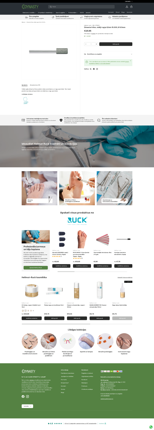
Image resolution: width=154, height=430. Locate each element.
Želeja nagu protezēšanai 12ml (53, 305)
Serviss (63, 389)
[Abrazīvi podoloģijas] (105, 341)
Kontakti (111, 12)
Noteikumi (84, 379)
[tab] (25, 85)
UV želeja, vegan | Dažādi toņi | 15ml (31, 306)
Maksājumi (84, 383)
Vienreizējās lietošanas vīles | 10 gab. (102, 253)
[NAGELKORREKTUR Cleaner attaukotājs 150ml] (100, 291)
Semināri (129, 12)
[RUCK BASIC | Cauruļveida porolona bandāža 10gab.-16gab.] (82, 239)
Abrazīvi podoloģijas (105, 352)
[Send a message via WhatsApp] (151, 427)
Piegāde (93, 33)
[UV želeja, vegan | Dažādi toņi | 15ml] (32, 291)
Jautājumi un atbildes (67, 376)
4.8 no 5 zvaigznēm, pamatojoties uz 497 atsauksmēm (80, 423)
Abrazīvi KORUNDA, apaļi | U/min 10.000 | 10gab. (60, 253)
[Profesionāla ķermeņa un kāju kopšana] (36, 236)
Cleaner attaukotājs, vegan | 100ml (76, 306)
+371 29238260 (105, 395)
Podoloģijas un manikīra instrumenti (29, 353)
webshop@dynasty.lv (107, 399)
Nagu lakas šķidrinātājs (119, 305)
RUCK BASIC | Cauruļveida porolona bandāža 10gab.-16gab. (81, 254)
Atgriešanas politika (87, 376)
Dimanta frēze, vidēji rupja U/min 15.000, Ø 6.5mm (36, 22)
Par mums (64, 379)
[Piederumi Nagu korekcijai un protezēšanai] (68, 341)
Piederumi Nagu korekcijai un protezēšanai (67, 354)
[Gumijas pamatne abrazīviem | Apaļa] (123, 239)
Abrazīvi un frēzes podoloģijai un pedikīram (48, 354)
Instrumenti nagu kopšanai (124, 353)
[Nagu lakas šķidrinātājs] (122, 291)
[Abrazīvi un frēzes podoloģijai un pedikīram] (49, 341)
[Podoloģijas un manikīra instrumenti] (30, 341)
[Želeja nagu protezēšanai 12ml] (54, 291)
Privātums (84, 386)
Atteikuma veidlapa (87, 389)
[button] (131, 6)
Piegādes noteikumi (87, 373)
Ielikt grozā (116, 44)
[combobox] (81, 7)
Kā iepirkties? (65, 383)
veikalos (31, 380)
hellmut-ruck (87, 25)
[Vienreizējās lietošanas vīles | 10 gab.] (103, 239)
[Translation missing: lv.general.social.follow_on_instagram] (97, 69)
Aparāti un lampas (86, 352)
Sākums (23, 22)
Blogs (123, 12)
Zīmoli (118, 12)
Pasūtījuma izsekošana (67, 373)
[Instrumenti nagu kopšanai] (124, 341)
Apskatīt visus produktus (125, 277)
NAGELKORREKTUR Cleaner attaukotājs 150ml (98, 306)
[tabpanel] (49, 98)
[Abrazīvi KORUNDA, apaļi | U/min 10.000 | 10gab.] (61, 239)
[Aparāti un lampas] (86, 341)
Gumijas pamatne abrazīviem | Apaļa (120, 253)
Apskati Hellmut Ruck (36, 267)
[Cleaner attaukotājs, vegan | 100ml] (77, 291)
